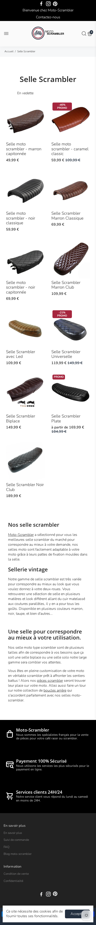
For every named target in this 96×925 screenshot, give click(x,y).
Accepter (77, 913)
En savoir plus (13, 833)
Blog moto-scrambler (18, 854)
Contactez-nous (48, 17)
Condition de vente (16, 874)
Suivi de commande (16, 840)
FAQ (6, 847)
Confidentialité (13, 881)
